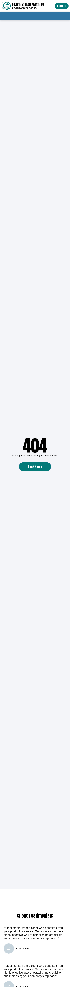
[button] (66, 16)
